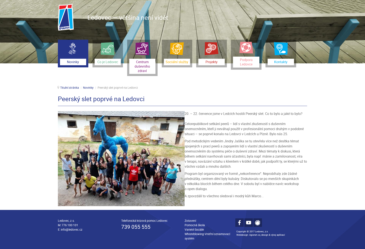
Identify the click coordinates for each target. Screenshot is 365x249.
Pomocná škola (195, 225)
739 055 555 (135, 226)
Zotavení (190, 221)
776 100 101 (70, 225)
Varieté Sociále (194, 229)
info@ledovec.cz (71, 229)
